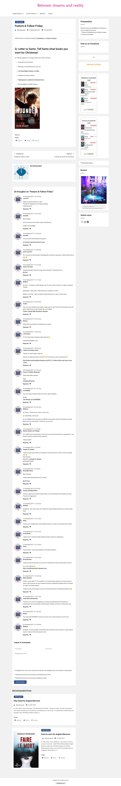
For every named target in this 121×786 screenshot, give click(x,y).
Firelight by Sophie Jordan (21, 157)
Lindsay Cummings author (30, 350)
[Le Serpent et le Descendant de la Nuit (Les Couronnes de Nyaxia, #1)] (82, 129)
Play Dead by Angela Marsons (27, 701)
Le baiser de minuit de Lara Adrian (64, 157)
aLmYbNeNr (26, 390)
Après (86, 136)
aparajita (25, 215)
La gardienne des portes (89, 145)
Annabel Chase (88, 86)
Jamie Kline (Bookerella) (30, 598)
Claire (24, 546)
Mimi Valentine (27, 578)
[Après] (82, 140)
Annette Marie (84, 95)
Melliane (25, 282)
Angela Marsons (89, 102)
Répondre (26, 209)
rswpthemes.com (60, 783)
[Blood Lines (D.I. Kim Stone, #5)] (82, 102)
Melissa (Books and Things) (31, 431)
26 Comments (48, 30)
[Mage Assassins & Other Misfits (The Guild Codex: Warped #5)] (82, 93)
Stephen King (88, 138)
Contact (50, 13)
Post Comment (20, 682)
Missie (25, 613)
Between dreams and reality (60, 5)
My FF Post (26, 481)
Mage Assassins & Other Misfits (90, 92)
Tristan (25, 304)
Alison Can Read (51, 38)
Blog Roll (42, 13)
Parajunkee (40, 38)
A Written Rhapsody (29, 381)
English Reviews (17, 13)
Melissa (25, 321)
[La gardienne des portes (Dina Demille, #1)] (82, 146)
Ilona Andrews (84, 148)
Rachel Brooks (27, 559)
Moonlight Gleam (28, 471)
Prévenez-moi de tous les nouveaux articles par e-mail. (31, 678)
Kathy (24, 520)
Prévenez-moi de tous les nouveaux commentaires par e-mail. (33, 674)
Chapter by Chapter (28, 449)
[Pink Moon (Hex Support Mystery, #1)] (82, 86)
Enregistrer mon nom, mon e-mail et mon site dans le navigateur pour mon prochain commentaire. (43, 670)
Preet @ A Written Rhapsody (31, 372)
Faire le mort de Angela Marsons (55, 734)
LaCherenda (26, 334)
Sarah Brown (27, 533)
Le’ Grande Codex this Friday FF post (34, 242)
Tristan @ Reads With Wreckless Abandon (35, 311)
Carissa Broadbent (85, 133)
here (33, 226)
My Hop (25, 272)
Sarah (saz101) (27, 252)
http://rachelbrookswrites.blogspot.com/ (35, 568)
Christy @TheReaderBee (30, 490)
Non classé (19, 22)
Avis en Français (31, 13)
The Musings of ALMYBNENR (31, 399)
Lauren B (25, 198)
